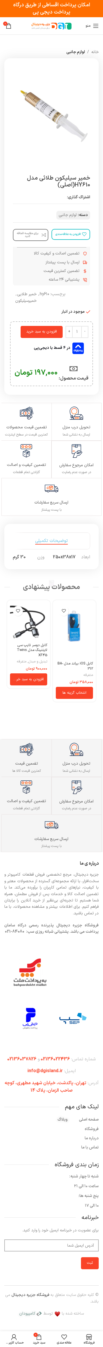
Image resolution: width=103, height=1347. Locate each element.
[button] (28, 679)
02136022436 (55, 1059)
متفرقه (88, 675)
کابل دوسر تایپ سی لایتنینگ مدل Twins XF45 (32, 650)
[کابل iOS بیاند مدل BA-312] (74, 631)
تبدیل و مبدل (37, 661)
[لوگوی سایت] (51, 26)
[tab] (51, 541)
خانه (95, 52)
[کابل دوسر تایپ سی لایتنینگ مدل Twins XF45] (28, 621)
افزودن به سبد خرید (41, 332)
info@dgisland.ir (45, 1071)
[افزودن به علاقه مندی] (64, 611)
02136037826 (21, 1059)
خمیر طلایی (27, 294)
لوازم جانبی (75, 52)
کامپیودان (27, 1314)
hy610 (44, 294)
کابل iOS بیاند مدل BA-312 (75, 666)
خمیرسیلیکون (26, 301)
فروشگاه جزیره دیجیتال (30, 1295)
